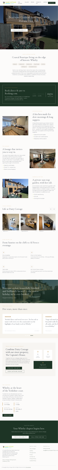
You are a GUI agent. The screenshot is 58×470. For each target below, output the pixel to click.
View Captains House (15, 371)
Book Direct (51, 2)
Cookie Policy (33, 460)
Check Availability (19, 30)
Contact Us (32, 456)
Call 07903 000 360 (37, 437)
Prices (31, 454)
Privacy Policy (33, 458)
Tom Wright (28, 467)
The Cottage (33, 448)
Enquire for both (14, 368)
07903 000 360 (46, 448)
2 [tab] (29, 48)
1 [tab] (27, 48)
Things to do (33, 452)
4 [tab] (33, 48)
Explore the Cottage (37, 30)
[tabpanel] (22, 324)
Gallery (31, 450)
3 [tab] (31, 48)
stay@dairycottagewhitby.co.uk (49, 450)
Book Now (7, 415)
